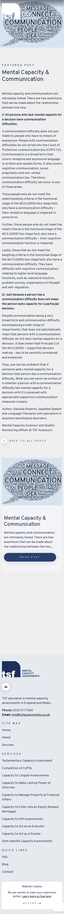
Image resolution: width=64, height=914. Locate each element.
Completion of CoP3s (17, 768)
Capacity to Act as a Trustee (21, 834)
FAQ (4, 857)
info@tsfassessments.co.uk (30, 715)
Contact (7, 872)
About (6, 737)
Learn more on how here (36, 896)
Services (8, 745)
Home (6, 730)
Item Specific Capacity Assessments (27, 841)
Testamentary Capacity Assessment (27, 761)
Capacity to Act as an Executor (23, 826)
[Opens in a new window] (6, 687)
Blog (5, 864)
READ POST (30, 557)
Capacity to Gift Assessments (22, 819)
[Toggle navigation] (59, 11)
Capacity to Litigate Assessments (25, 776)
